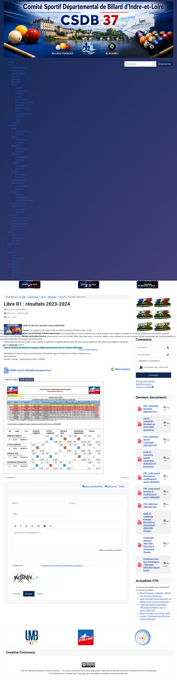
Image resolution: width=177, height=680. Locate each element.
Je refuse (13, 345)
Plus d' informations (88, 349)
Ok (3, 345)
